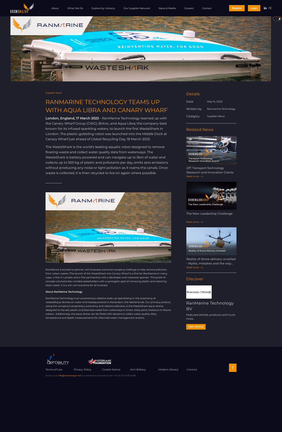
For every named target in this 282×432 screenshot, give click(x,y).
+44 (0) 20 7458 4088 (124, 375)
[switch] (277, 19)
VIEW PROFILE (196, 327)
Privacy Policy (82, 369)
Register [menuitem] (237, 8)
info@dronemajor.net (69, 375)
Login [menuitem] (254, 8)
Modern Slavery (168, 369)
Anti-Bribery (138, 369)
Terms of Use (54, 369)
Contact (192, 369)
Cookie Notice (111, 369)
